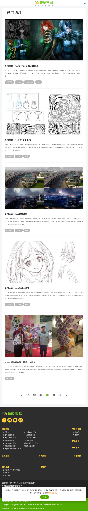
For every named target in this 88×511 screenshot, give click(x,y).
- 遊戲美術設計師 (8, 440)
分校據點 (42, 467)
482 (53, 395)
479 (34, 395)
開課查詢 (77, 456)
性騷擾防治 (23, 508)
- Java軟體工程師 (29, 435)
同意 (44, 497)
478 (28, 395)
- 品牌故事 (5, 473)
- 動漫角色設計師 (8, 435)
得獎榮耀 (9, 378)
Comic (18, 156)
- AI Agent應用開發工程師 (11, 449)
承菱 (26, 156)
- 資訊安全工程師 (29, 446)
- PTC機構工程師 (28, 440)
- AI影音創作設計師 (9, 443)
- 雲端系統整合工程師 (30, 443)
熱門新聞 (42, 456)
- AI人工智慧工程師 (29, 438)
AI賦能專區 (76, 429)
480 (40, 395)
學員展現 (75, 448)
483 (60, 395)
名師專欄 (9, 82)
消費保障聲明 (39, 508)
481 (47, 395)
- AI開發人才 (76, 435)
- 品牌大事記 (6, 475)
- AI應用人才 (76, 432)
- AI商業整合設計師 (9, 438)
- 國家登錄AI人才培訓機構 (11, 470)
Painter (18, 82)
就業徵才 (75, 441)
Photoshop (29, 82)
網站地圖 (31, 508)
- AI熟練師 (5, 432)
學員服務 (5, 456)
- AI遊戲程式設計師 (9, 446)
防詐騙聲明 (14, 508)
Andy (38, 82)
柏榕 (26, 230)
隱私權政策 (5, 508)
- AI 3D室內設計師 (29, 432)
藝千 (26, 304)
